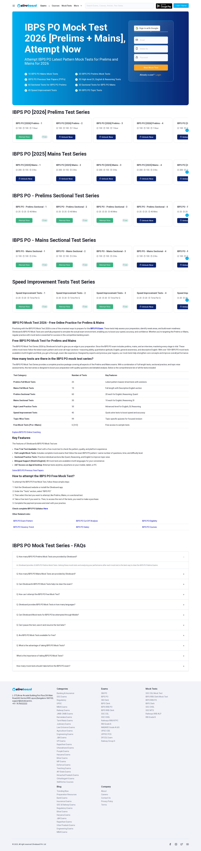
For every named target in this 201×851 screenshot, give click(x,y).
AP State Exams (64, 772)
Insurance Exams (64, 801)
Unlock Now (67, 137)
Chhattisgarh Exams (65, 778)
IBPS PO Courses (149, 527)
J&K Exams (61, 738)
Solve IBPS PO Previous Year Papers (28, 470)
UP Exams (61, 741)
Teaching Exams (64, 768)
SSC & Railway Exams (66, 805)
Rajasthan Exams (64, 744)
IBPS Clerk (105, 703)
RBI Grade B (106, 724)
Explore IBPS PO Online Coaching (26, 432)
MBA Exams (62, 707)
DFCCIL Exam (107, 738)
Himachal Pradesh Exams (68, 775)
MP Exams (61, 761)
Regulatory (61, 700)
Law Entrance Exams (66, 727)
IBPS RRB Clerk (107, 710)
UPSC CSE (105, 731)
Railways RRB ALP (153, 714)
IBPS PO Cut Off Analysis (87, 521)
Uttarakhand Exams (65, 748)
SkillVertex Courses (65, 782)
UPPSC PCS (106, 734)
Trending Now (63, 791)
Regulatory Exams (64, 808)
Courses (55, 6)
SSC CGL (105, 714)
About (104, 791)
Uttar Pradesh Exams (66, 825)
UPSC (59, 703)
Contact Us (106, 798)
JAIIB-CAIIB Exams (65, 714)
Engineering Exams (65, 734)
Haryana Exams (63, 755)
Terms (104, 805)
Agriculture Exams (65, 731)
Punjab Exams (63, 751)
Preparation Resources (67, 794)
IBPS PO (104, 697)
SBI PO (104, 693)
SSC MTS (150, 710)
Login (158, 75)
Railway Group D (108, 741)
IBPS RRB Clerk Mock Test (157, 697)
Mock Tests (67, 6)
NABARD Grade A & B (110, 727)
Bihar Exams (62, 758)
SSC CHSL (105, 717)
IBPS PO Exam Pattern (23, 521)
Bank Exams (62, 798)
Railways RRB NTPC (109, 720)
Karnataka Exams (64, 717)
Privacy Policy (107, 801)
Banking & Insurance (65, 693)
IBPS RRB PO (106, 707)
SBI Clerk (105, 700)
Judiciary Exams (64, 724)
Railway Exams (63, 710)
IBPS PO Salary (82, 527)
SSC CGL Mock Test (154, 693)
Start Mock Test (151, 67)
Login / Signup (181, 6)
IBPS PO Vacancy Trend (23, 527)
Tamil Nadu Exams (65, 720)
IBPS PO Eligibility (149, 521)
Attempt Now (24, 137)
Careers (104, 794)
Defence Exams (63, 765)
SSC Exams (62, 697)
